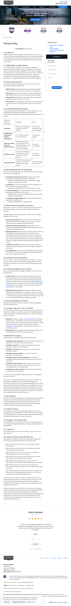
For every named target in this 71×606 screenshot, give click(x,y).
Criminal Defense (25, 7)
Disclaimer (46, 558)
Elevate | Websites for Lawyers (58, 602)
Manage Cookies (29, 585)
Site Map (59, 558)
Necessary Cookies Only (19, 602)
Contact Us (62, 7)
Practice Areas (52, 42)
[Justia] (5, 576)
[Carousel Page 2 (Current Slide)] (35, 539)
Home (7, 7)
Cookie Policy (9, 287)
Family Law (42, 7)
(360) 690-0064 (61, 3)
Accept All (6, 602)
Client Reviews (52, 7)
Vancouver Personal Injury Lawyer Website (23, 588)
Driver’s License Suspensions (57, 50)
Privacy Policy (53, 558)
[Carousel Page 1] (32, 539)
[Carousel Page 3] (38, 539)
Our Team (15, 7)
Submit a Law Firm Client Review (35, 549)
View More (35, 544)
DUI (34, 7)
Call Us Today (63, 1)
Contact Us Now (35, 19)
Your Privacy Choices (30, 319)
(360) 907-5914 (17, 571)
